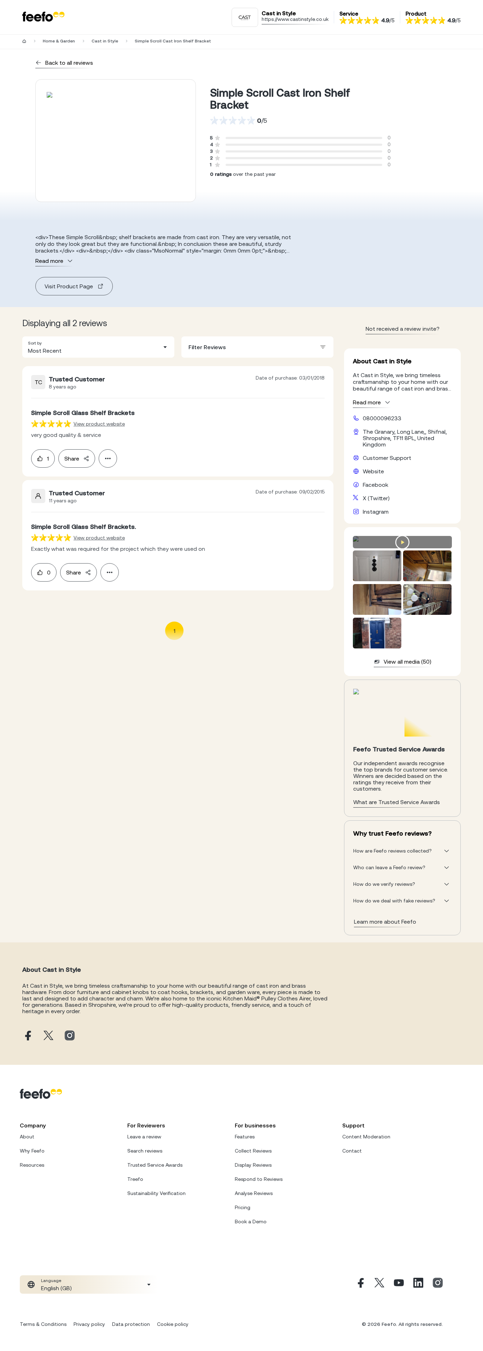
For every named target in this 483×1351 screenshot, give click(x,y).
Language (51, 1280)
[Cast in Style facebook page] (27, 1035)
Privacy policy (89, 1324)
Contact (352, 1151)
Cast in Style (105, 41)
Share (71, 458)
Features (245, 1136)
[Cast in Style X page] (48, 1035)
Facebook (375, 484)
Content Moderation (366, 1136)
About (27, 1136)
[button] (98, 347)
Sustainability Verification (156, 1193)
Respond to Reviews (259, 1179)
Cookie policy (172, 1324)
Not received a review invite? (403, 328)
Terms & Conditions (43, 1324)
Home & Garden (59, 41)
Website (373, 471)
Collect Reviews (253, 1151)
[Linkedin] (418, 1284)
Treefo (135, 1179)
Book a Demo (251, 1221)
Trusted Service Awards (154, 1165)
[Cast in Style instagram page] (70, 1035)
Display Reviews (253, 1165)
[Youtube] (399, 1284)
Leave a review (144, 1136)
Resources (32, 1165)
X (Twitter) (376, 498)
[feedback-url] (51, 423)
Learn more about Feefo (385, 921)
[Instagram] (438, 1284)
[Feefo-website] (43, 17)
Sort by (35, 343)
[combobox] (98, 347)
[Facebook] (360, 1284)
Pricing (242, 1207)
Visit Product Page (69, 286)
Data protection (131, 1324)
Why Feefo (32, 1151)
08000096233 (382, 418)
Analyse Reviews (254, 1193)
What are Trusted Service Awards (396, 802)
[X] (379, 1284)
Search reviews (144, 1151)
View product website (99, 424)
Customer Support (387, 458)
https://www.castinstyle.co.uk (295, 19)
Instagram (376, 511)
